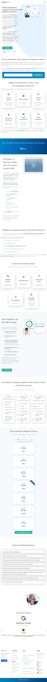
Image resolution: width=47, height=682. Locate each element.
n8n (12, 341)
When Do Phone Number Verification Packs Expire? (16, 568)
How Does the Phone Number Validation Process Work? (17, 564)
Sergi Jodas (23, 632)
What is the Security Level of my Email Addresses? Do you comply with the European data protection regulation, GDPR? (22, 573)
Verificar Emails (23, 623)
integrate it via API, (30, 68)
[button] (23, 552)
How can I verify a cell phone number (12, 582)
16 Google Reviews (26, 625)
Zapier (16, 341)
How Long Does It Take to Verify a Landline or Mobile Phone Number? (21, 560)
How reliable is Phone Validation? (11, 552)
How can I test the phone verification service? (14, 556)
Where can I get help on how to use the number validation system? (20, 578)
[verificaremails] (5, 650)
